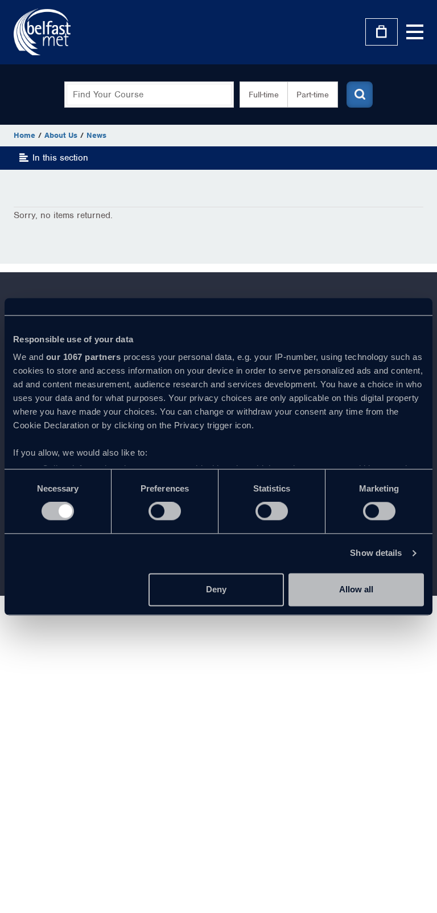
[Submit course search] (360, 94)
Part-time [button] (312, 94)
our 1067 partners (83, 357)
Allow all (356, 589)
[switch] (165, 511)
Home (24, 135)
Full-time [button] (264, 94)
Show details (376, 553)
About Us (60, 135)
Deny (216, 589)
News (96, 135)
